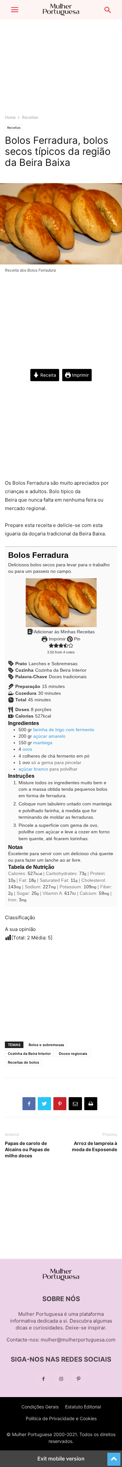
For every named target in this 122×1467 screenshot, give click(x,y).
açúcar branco (33, 769)
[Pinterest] (78, 1379)
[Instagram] (61, 1379)
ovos (27, 749)
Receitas (30, 117)
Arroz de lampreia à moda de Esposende (94, 1146)
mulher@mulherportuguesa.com (78, 1340)
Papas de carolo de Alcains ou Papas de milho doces (27, 1149)
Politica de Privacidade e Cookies (61, 1418)
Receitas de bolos (23, 1062)
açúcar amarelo (49, 736)
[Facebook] (43, 1379)
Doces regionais (73, 1053)
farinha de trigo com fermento (63, 729)
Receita (47, 375)
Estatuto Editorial (83, 1406)
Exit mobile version (61, 1458)
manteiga (42, 742)
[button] (14, 10)
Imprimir (80, 375)
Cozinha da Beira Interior (29, 1053)
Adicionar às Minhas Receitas (64, 631)
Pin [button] (76, 639)
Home (10, 117)
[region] (61, 70)
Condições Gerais (40, 1406)
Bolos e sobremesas (46, 1045)
